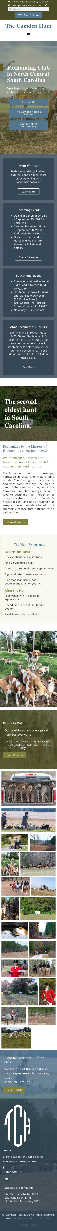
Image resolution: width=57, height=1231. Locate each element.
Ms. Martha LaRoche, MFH (21, 1194)
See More (28, 367)
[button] (28, 34)
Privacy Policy (28, 1225)
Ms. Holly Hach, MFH (17, 1197)
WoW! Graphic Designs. (36, 1218)
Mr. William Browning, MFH (22, 1201)
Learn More (28, 191)
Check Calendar (28, 257)
